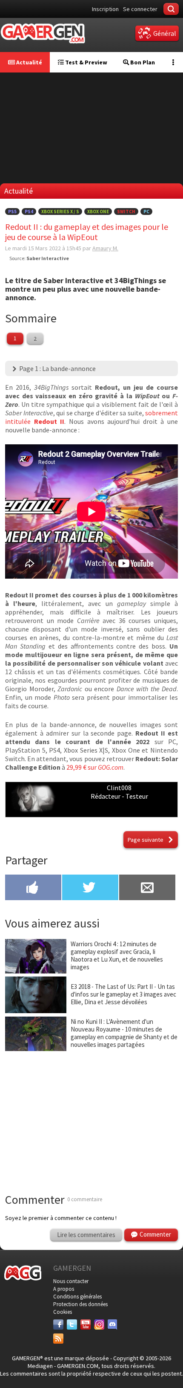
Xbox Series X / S (60, 211)
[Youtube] (85, 1324)
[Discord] (113, 1324)
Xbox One (98, 211)
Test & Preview (85, 62)
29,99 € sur (94, 767)
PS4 (29, 211)
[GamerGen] (42, 33)
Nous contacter (71, 1281)
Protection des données (80, 1304)
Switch (126, 211)
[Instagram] (99, 1324)
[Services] (58, 1338)
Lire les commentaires (86, 1235)
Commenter (155, 1234)
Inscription (105, 9)
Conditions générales (77, 1296)
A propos (63, 1288)
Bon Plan (142, 62)
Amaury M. (105, 248)
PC (146, 211)
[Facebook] (58, 1324)
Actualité (28, 62)
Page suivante (145, 839)
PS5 (12, 211)
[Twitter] (72, 1324)
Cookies (62, 1312)
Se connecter (140, 9)
